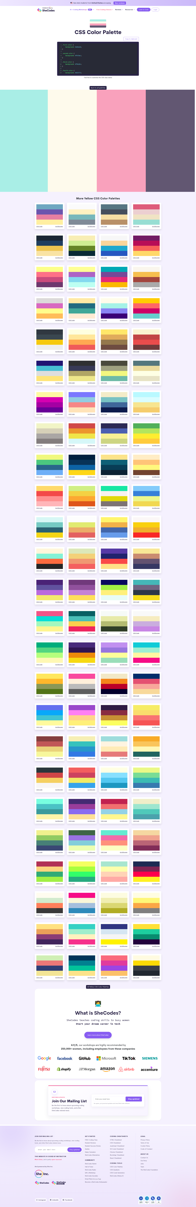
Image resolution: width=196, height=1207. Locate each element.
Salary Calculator (90, 1152)
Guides (87, 1149)
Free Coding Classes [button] (104, 10)
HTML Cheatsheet (116, 1140)
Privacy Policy (145, 1140)
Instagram (42, 1200)
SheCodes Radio (90, 1170)
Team (142, 1167)
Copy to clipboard (131, 39)
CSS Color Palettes (116, 1167)
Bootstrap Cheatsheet (117, 1155)
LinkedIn (55, 1200)
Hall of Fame (89, 1167)
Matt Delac (39, 1159)
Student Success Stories (93, 1146)
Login (155, 10)
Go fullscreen (59, 226)
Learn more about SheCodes (98, 1035)
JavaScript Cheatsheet (117, 1146)
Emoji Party (88, 1179)
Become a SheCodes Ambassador (96, 1182)
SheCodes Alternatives (92, 1155)
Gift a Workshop (90, 1173)
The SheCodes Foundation (149, 1170)
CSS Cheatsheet (115, 1143)
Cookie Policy (145, 1146)
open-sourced (56, 1159)
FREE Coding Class (91, 1140)
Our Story (144, 1161)
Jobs (142, 1164)
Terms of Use (145, 1143)
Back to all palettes (98, 88)
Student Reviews (90, 1143)
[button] (82, 9)
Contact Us (144, 1158)
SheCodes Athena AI (117, 1176)
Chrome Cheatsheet (116, 1152)
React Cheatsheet (115, 1158)
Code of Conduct (146, 1149)
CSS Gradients (114, 1170)
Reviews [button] (118, 10)
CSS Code (39, 226)
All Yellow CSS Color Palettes (98, 987)
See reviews (120, 3)
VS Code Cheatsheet (117, 1149)
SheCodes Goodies (91, 1176)
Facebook (68, 1200)
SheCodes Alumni (90, 1164)
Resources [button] (129, 10)
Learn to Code (143, 10)
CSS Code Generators (117, 1173)
